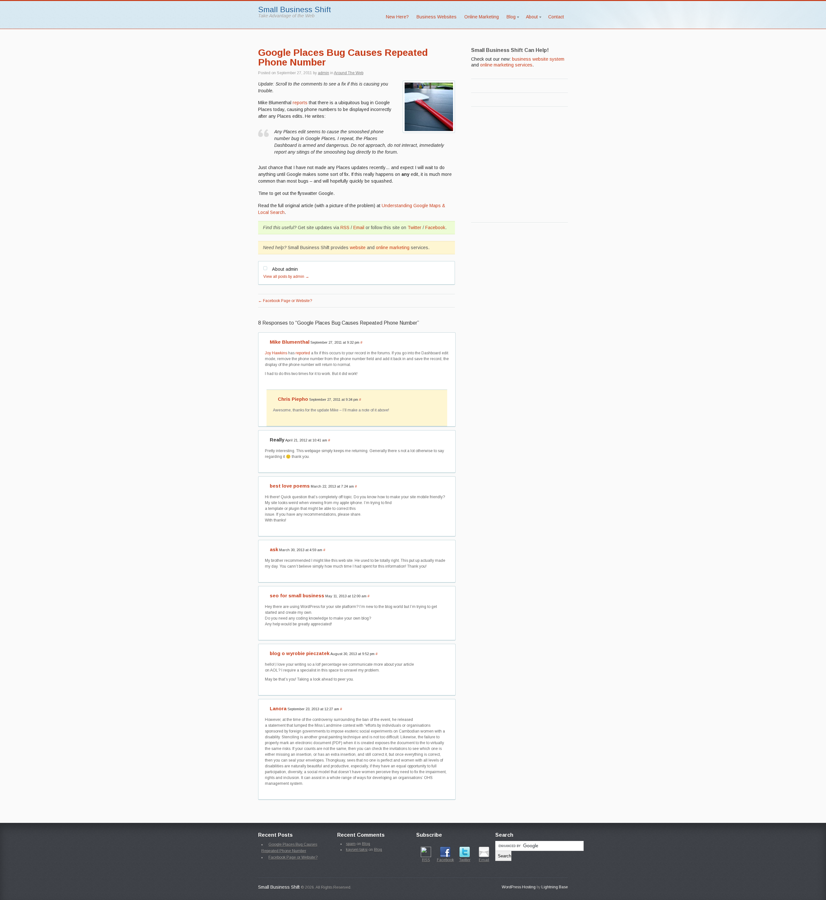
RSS (344, 227)
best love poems (290, 486)
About (530, 18)
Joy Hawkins (276, 353)
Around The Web (348, 73)
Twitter (414, 227)
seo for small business (297, 595)
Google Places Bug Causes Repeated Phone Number (343, 57)
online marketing (392, 247)
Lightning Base (554, 887)
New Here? (397, 16)
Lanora (278, 708)
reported (303, 353)
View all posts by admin (286, 276)
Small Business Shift (294, 9)
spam (351, 844)
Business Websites (437, 16)
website (358, 247)
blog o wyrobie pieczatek (299, 653)
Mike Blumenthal (289, 342)
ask (274, 549)
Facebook (435, 227)
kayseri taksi (357, 849)
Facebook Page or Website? (285, 300)
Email (358, 227)
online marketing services (506, 64)
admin (323, 73)
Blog (509, 18)
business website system (538, 59)
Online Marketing (481, 16)
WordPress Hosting (519, 887)
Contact (556, 16)
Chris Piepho (293, 399)
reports (300, 102)
